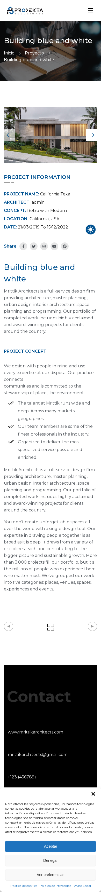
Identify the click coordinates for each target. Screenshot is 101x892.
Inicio (9, 53)
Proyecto (34, 53)
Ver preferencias (50, 874)
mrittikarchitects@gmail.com (38, 754)
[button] (93, 793)
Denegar (50, 860)
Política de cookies (23, 886)
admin (38, 202)
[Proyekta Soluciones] (25, 10)
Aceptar (50, 846)
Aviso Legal (82, 886)
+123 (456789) (22, 777)
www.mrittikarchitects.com (35, 732)
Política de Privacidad (55, 886)
